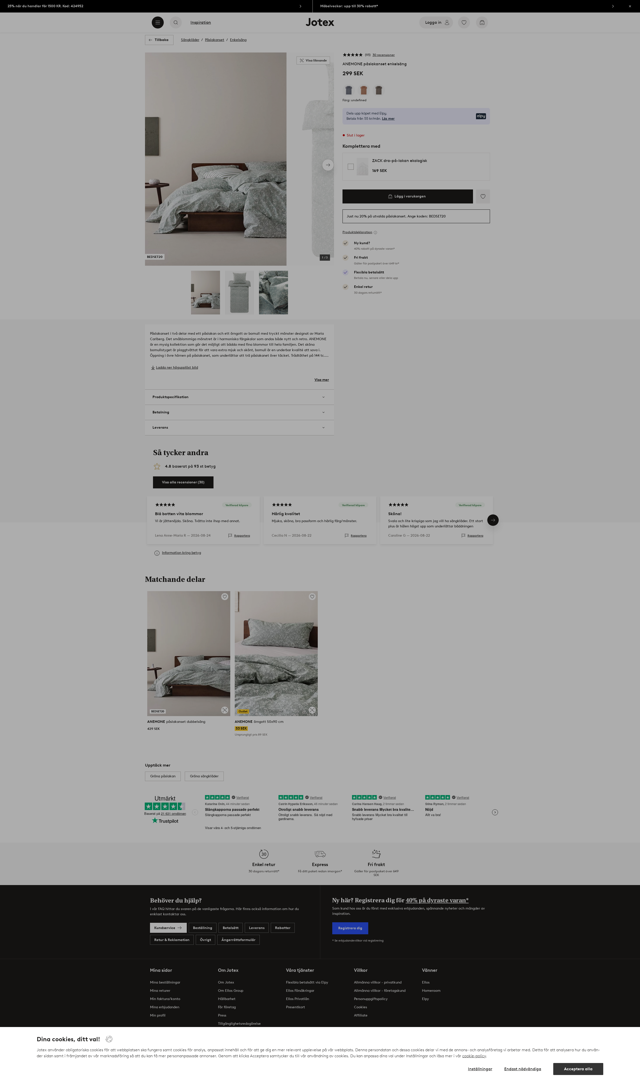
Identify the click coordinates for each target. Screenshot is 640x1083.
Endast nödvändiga (522, 1069)
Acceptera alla (578, 1069)
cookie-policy (474, 1056)
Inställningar (480, 1069)
